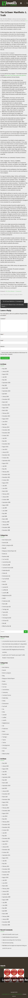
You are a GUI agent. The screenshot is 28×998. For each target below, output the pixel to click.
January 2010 (5, 496)
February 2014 (5, 427)
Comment (3, 318)
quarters (24, 75)
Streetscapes (5, 606)
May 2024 (4, 368)
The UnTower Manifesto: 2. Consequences (13, 291)
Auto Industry (5, 540)
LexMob (4, 590)
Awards (4, 542)
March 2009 (5, 519)
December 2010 (6, 474)
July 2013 (4, 438)
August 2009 (5, 505)
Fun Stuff (4, 578)
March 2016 (5, 410)
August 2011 (5, 463)
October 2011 (5, 458)
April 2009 (4, 516)
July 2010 (4, 485)
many (6, 75)
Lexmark (4, 587)
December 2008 (6, 527)
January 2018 (5, 396)
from (11, 75)
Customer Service (6, 567)
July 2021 (4, 377)
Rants (3, 604)
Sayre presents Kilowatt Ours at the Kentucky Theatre (12, 305)
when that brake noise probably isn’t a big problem (14, 644)
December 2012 (6, 444)
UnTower (4, 620)
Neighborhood (5, 595)
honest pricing (9, 942)
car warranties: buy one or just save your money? (14, 641)
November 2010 (6, 477)
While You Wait (5, 626)
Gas (3, 581)
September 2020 (6, 382)
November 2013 (6, 432)
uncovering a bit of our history (13, 940)
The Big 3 (4, 609)
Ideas (3, 584)
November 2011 (6, 455)
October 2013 (5, 435)
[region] (14, 975)
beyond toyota (14, 937)
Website (2, 346)
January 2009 (5, 524)
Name (2, 334)
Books (3, 553)
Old (3, 598)
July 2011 (4, 466)
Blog (3, 548)
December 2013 (6, 430)
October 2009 (5, 499)
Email (2, 340)
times (8, 75)
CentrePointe (5, 562)
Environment (5, 576)
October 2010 (5, 480)
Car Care (4, 559)
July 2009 (4, 508)
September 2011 (6, 460)
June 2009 (4, 510)
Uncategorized (6, 617)
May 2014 (4, 424)
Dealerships (5, 570)
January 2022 (5, 371)
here (26, 20)
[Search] (26, 631)
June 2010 (4, 488)
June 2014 (4, 421)
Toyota (4, 612)
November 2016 (6, 405)
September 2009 (6, 502)
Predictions (5, 601)
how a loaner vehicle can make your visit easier (13, 646)
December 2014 (6, 416)
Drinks (3, 573)
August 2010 (5, 483)
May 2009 (4, 513)
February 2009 (5, 522)
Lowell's (4, 592)
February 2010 (5, 494)
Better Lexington (6, 545)
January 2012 (5, 452)
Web (3, 623)
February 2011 (5, 471)
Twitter (4, 615)
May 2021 (4, 380)
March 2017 (5, 402)
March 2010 (5, 491)
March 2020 (5, 388)
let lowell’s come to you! (12, 934)
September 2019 (6, 391)
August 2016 (5, 407)
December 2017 (6, 399)
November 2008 (6, 530)
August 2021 (5, 374)
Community (5, 565)
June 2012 (4, 449)
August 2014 (5, 419)
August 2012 (5, 446)
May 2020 (4, 385)
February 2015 (5, 413)
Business (4, 556)
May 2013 (4, 441)
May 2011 (4, 469)
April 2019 (4, 393)
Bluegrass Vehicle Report (8, 551)
